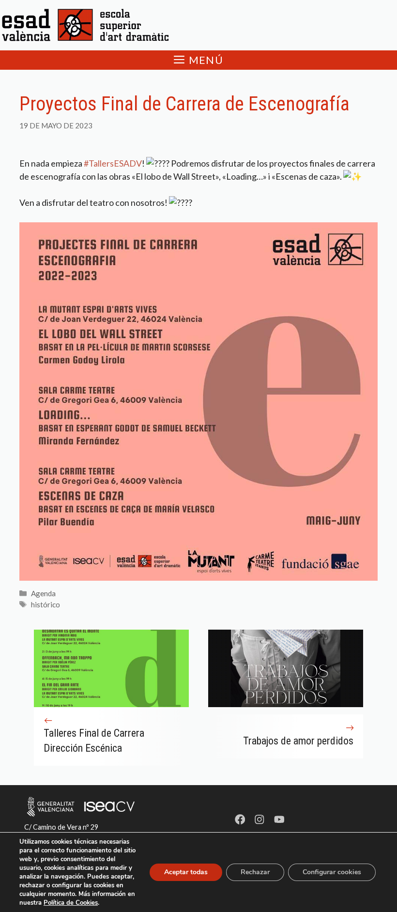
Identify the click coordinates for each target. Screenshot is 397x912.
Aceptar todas (186, 872)
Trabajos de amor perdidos (298, 741)
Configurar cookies (332, 872)
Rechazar (255, 872)
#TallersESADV (113, 163)
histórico (45, 604)
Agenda (43, 593)
